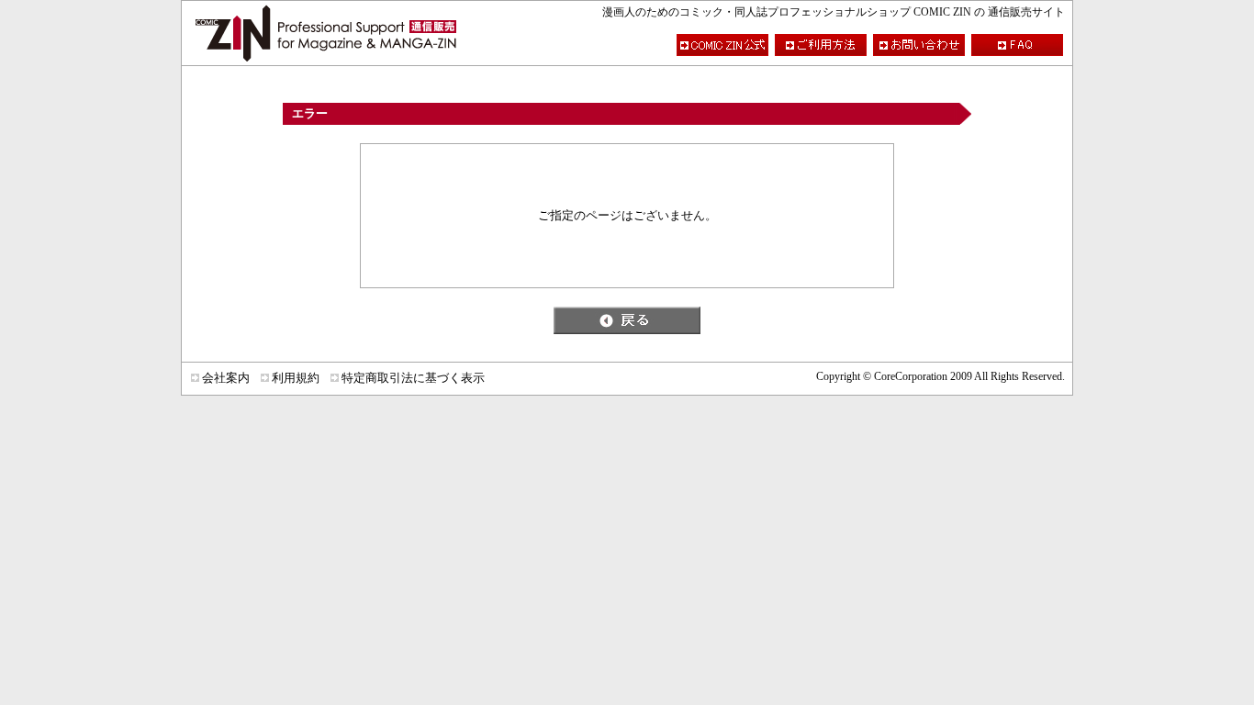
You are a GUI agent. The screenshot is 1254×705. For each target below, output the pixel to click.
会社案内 (226, 378)
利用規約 (295, 378)
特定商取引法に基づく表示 (413, 378)
